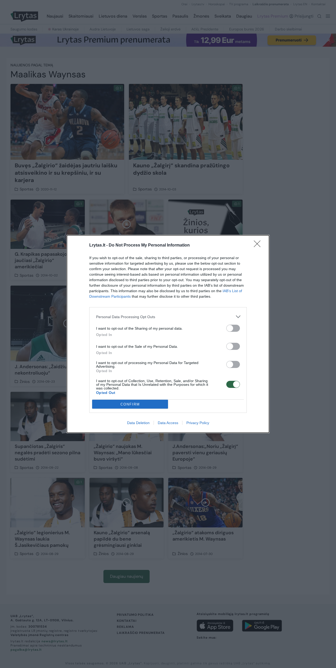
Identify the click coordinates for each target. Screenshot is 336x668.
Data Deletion (138, 423)
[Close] (259, 245)
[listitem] (168, 316)
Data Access (168, 423)
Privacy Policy (197, 423)
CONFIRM (130, 404)
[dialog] (168, 334)
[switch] (233, 328)
